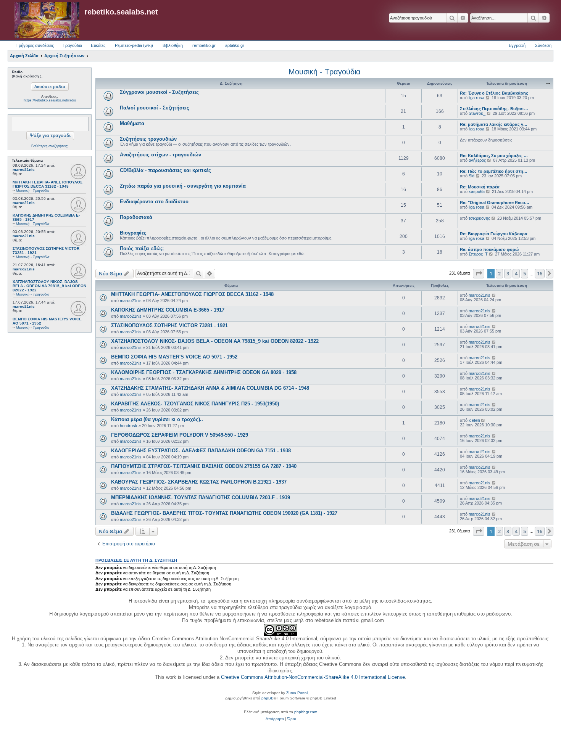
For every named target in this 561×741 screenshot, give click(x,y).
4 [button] (516, 273)
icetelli (474, 420)
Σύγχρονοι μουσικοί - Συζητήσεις (159, 92)
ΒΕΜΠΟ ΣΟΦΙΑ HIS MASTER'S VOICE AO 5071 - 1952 (174, 357)
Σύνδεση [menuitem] (543, 45)
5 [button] (524, 273)
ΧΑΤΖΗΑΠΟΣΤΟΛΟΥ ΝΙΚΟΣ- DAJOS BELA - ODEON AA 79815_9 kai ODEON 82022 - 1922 (215, 341)
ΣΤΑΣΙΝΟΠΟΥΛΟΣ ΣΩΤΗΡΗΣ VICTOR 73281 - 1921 (169, 325)
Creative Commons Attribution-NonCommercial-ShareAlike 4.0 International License (313, 677)
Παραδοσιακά (136, 217)
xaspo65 (477, 191)
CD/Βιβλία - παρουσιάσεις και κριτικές (165, 170)
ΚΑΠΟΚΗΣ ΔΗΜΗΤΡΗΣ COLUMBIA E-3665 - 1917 (167, 310)
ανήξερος (477, 160)
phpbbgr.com (305, 712)
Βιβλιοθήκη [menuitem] (173, 45)
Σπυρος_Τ (478, 254)
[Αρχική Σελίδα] (47, 20)
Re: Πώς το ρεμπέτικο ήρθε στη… (493, 171)
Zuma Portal (297, 693)
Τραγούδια (72, 45)
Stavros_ (477, 113)
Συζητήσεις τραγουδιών (148, 139)
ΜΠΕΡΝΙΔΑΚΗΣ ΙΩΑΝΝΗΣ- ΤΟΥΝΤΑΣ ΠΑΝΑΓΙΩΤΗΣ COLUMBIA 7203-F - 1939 (200, 497)
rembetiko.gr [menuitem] (204, 45)
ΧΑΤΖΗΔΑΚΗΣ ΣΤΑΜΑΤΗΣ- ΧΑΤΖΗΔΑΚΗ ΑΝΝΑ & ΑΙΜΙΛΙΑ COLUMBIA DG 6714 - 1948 (210, 388)
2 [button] (499, 273)
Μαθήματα (132, 123)
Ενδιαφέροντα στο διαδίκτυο (154, 201)
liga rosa (476, 97)
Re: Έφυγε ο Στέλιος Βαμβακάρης (494, 93)
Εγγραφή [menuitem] (517, 45)
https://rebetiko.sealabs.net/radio (50, 100)
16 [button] (539, 273)
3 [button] (507, 273)
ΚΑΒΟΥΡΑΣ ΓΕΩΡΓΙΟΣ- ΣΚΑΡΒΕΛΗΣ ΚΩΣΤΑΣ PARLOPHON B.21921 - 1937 (199, 482)
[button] (478, 273)
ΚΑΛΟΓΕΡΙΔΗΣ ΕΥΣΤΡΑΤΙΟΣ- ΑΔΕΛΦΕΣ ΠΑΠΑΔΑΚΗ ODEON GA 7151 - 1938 (201, 450)
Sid (471, 176)
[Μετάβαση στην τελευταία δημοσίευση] (494, 295)
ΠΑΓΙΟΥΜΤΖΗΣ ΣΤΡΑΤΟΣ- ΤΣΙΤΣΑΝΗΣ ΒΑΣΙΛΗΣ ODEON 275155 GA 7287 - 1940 (204, 466)
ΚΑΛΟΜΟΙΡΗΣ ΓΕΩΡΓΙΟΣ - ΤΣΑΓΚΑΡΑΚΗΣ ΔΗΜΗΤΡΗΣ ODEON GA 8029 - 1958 (204, 372)
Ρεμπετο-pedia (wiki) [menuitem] (134, 45)
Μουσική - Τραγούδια (325, 72)
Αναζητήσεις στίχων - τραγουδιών (160, 155)
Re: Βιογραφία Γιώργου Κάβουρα (493, 233)
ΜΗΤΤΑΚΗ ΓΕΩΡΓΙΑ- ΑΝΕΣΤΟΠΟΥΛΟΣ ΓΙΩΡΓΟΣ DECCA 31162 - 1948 (192, 294)
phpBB (267, 698)
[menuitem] (275, 718)
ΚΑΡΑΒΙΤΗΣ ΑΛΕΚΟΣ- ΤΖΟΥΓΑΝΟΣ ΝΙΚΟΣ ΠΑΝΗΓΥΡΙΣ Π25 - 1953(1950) (195, 404)
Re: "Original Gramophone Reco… (494, 202)
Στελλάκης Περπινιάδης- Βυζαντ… (494, 108)
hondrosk (128, 425)
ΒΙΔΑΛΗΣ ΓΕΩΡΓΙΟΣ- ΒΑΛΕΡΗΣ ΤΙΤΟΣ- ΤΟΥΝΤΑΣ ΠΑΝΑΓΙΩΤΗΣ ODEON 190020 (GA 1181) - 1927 (224, 513)
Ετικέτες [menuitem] (98, 45)
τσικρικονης (479, 218)
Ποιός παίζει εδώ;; (142, 248)
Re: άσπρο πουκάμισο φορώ (489, 249)
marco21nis (24, 169)
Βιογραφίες (133, 233)
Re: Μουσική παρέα (480, 187)
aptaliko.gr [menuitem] (234, 45)
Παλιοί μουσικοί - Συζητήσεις (154, 108)
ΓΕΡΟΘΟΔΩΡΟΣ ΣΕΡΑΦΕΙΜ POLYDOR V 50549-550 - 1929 (179, 435)
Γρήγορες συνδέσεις (35, 45)
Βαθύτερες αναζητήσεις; (49, 146)
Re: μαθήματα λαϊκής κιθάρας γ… (493, 124)
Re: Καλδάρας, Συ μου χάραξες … (494, 155)
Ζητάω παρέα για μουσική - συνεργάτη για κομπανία (183, 186)
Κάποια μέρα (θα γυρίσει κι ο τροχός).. (157, 419)
